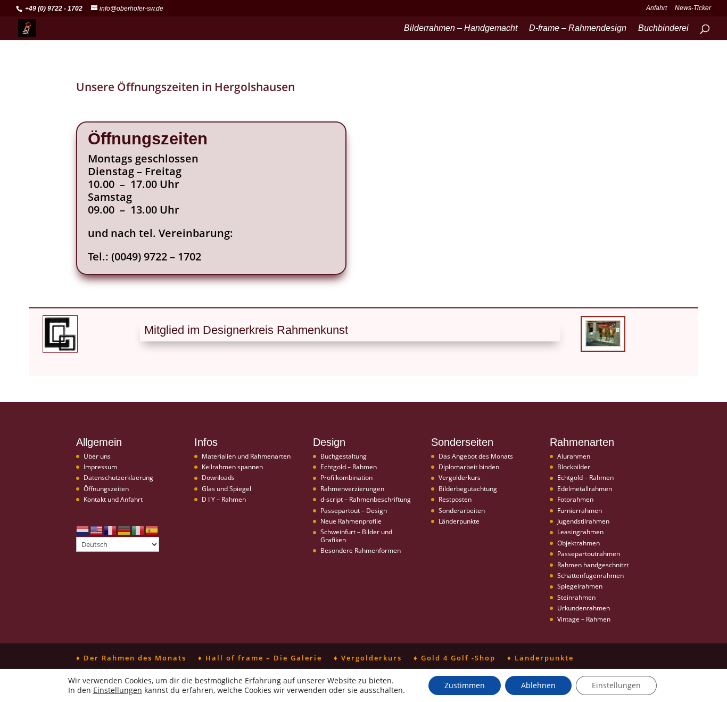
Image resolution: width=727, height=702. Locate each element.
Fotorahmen (575, 499)
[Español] (152, 529)
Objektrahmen (578, 543)
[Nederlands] (83, 529)
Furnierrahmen (579, 510)
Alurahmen (573, 456)
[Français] (111, 529)
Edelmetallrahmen (584, 488)
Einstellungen (117, 690)
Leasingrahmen (580, 531)
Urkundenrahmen (583, 608)
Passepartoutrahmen (588, 553)
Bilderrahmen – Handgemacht (460, 28)
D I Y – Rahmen (224, 499)
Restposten (455, 499)
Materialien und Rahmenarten (246, 456)
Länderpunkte (459, 521)
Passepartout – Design (353, 510)
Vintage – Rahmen (583, 619)
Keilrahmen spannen (232, 466)
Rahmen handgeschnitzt (593, 564)
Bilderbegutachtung (468, 488)
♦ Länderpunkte (540, 658)
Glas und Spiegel (226, 488)
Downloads (218, 477)
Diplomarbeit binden (469, 466)
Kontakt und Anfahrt (113, 499)
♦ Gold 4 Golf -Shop (454, 658)
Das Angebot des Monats (476, 456)
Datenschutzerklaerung (118, 477)
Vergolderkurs (460, 477)
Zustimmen (464, 685)
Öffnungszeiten (106, 488)
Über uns (97, 456)
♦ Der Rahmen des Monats (131, 658)
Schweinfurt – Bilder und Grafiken (356, 535)
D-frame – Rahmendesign (577, 28)
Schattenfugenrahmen (590, 575)
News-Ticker (693, 8)
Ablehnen (538, 685)
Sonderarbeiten (462, 510)
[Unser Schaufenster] (603, 349)
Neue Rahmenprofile (351, 521)
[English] (97, 529)
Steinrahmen (576, 597)
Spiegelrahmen (579, 586)
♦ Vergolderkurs (368, 658)
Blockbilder (573, 466)
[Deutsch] (124, 529)
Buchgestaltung (343, 456)
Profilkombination (346, 477)
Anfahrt (656, 8)
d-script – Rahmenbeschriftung (365, 499)
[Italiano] (138, 529)
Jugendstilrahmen (583, 521)
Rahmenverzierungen (352, 488)
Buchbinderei (663, 28)
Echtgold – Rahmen (348, 466)
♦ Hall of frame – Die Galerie (260, 658)
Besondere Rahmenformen (360, 550)
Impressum (100, 466)
